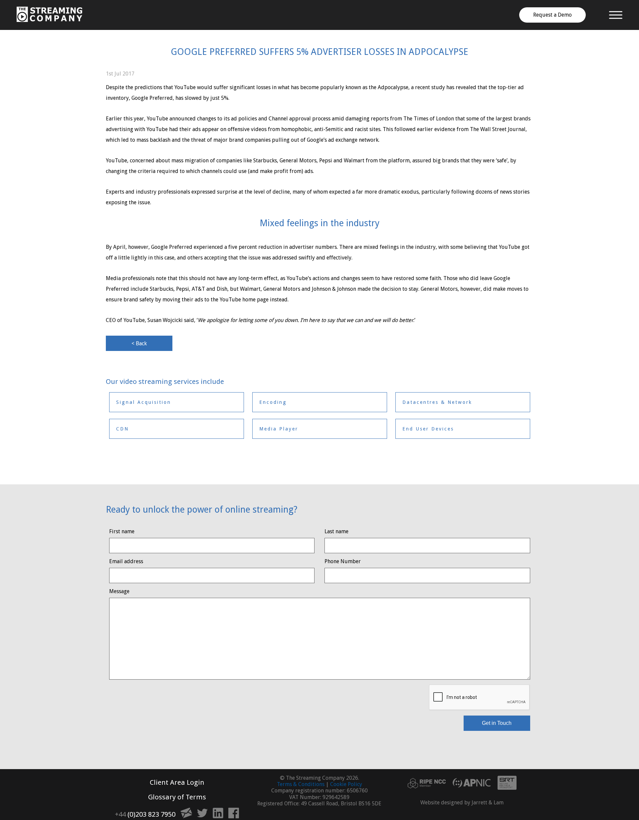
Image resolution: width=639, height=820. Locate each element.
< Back (139, 343)
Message (119, 591)
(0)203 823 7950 (145, 814)
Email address (126, 561)
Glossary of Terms (177, 797)
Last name (336, 531)
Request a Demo (552, 15)
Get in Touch (497, 723)
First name (121, 531)
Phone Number (342, 561)
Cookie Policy (346, 784)
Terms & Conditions (300, 784)
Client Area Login (177, 782)
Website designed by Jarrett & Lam (462, 802)
